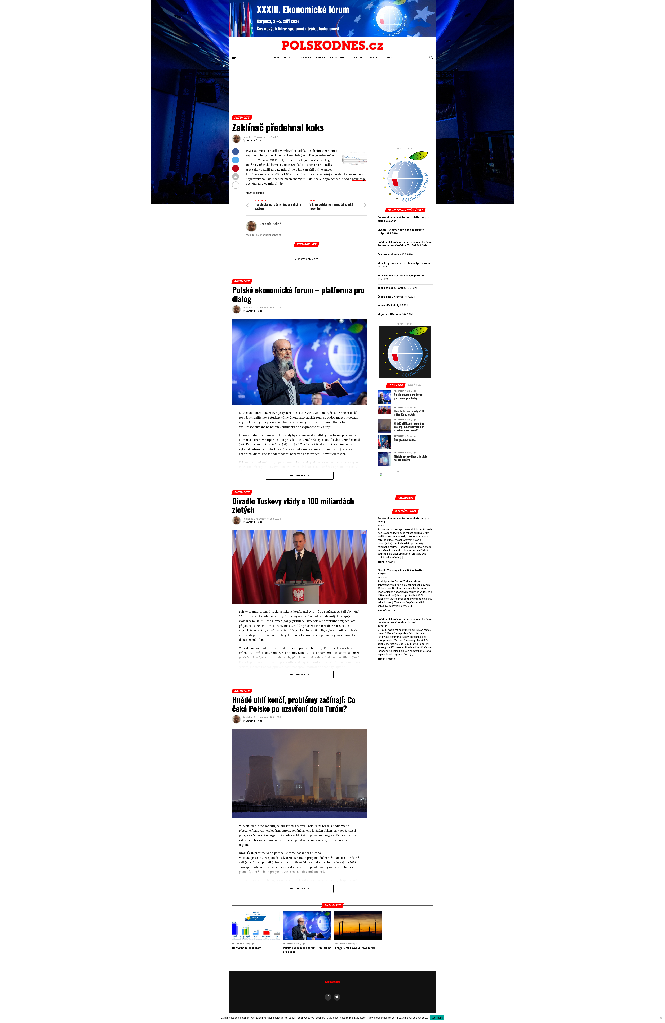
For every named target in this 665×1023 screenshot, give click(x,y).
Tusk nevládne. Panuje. (392, 288)
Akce (389, 57)
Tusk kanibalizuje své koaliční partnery (401, 275)
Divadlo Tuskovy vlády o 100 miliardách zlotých (401, 572)
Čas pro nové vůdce (389, 254)
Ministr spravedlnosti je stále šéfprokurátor (404, 263)
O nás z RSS (406, 511)
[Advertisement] (332, 89)
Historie (320, 57)
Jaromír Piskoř (254, 140)
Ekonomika (305, 57)
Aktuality (289, 57)
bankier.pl (359, 179)
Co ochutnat (356, 57)
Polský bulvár (337, 57)
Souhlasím (437, 1017)
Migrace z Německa (389, 314)
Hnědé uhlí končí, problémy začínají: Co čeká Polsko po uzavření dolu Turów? (405, 621)
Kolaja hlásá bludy (388, 305)
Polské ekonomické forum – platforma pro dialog (403, 520)
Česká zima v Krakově (390, 296)
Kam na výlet (375, 57)
